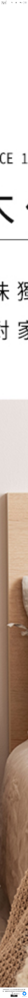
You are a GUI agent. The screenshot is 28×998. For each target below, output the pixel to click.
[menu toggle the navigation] (25, 2)
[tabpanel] (14, 499)
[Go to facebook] (24, 993)
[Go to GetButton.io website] (24, 996)
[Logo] (4, 3)
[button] (12, 2)
